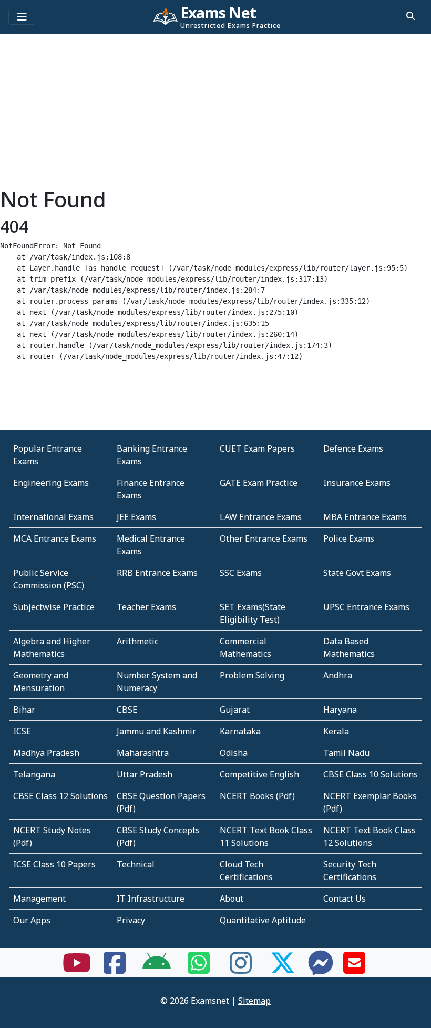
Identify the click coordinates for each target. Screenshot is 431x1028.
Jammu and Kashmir (156, 731)
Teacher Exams (146, 607)
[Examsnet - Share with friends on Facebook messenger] (320, 969)
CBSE (127, 709)
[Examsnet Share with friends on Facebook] (114, 969)
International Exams (53, 517)
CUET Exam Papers (257, 448)
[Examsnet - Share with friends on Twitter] (283, 969)
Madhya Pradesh (46, 752)
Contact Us (344, 898)
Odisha (234, 752)
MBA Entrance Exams (365, 517)
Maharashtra (143, 752)
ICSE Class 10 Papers (54, 864)
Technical (136, 864)
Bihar (24, 709)
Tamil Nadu (346, 752)
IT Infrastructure (150, 898)
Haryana (340, 709)
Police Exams (348, 538)
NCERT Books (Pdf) (257, 796)
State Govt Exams (357, 572)
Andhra (337, 675)
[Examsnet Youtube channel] (77, 969)
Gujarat (235, 709)
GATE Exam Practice (258, 482)
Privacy (131, 920)
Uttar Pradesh (144, 774)
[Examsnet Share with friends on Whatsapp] (198, 969)
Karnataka (240, 731)
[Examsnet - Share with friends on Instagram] (240, 969)
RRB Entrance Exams (157, 572)
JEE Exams (136, 517)
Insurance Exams (357, 482)
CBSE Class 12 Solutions (60, 796)
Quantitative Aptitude (263, 920)
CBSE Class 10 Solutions (370, 774)
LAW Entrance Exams (261, 517)
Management (39, 898)
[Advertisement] (215, 113)
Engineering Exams (51, 482)
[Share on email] (354, 969)
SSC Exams (241, 572)
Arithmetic (137, 641)
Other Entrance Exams (263, 538)
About (231, 898)
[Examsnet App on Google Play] (156, 969)
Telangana (34, 774)
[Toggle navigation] (21, 17)
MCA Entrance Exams (54, 538)
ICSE (22, 731)
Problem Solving (252, 675)
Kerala (336, 731)
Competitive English (259, 774)
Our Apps (31, 920)
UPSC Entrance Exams (366, 607)
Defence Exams (353, 448)
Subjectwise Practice (54, 607)
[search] (410, 16)
